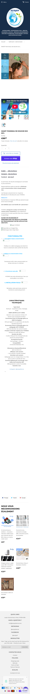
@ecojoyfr (11, 177)
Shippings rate (15, 661)
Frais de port (13, 141)
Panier (27, 2)
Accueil (3, 41)
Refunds (15, 663)
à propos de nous (15, 673)
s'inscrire (25, 647)
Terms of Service (15, 667)
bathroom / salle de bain (15, 41)
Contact (15, 655)
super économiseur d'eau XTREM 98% (15, 617)
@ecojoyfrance (15, 629)
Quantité (4, 145)
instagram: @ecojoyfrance (17, 369)
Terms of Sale (15, 665)
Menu (4, 2)
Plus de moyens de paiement (10, 163)
